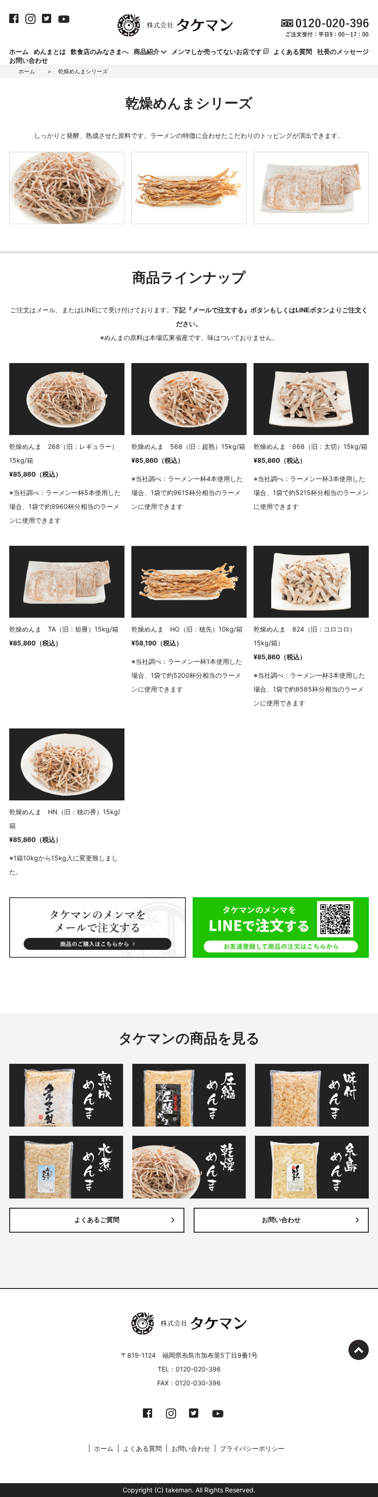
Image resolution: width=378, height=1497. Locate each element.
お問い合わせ (28, 60)
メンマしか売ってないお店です (217, 51)
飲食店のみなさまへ (100, 51)
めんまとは (50, 51)
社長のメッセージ (343, 51)
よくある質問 (292, 51)
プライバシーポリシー (252, 1448)
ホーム (19, 51)
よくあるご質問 (96, 1220)
